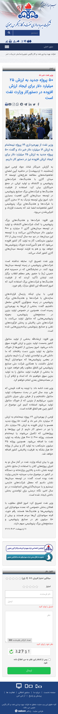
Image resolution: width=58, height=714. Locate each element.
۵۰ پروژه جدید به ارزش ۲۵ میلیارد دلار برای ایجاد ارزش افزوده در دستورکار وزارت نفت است (29, 89)
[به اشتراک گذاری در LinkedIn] (30, 104)
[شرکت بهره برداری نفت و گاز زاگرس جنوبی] (29, 16)
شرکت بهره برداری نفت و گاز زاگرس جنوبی (39, 54)
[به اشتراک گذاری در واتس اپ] (17, 104)
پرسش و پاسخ (35, 696)
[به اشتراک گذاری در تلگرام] (25, 104)
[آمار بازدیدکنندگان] (6, 41)
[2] (27, 586)
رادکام (29, 711)
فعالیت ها (10, 692)
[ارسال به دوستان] (18, 41)
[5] (36, 586)
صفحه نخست (49, 692)
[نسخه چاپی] (11, 41)
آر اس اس (20, 696)
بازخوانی (11, 651)
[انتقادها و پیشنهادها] (22, 41)
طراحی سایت (38, 711)
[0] (6, 578)
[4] (33, 586)
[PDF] (13, 104)
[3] (30, 586)
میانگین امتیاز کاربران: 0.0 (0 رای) (36, 578)
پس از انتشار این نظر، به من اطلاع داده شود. (30, 661)
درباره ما (36, 692)
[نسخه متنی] (6, 104)
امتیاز (48, 586)
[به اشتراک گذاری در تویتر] (34, 104)
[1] (23, 586)
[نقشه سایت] (14, 41)
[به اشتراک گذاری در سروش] (21, 104)
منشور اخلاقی (24, 692)
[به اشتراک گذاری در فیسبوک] (38, 104)
